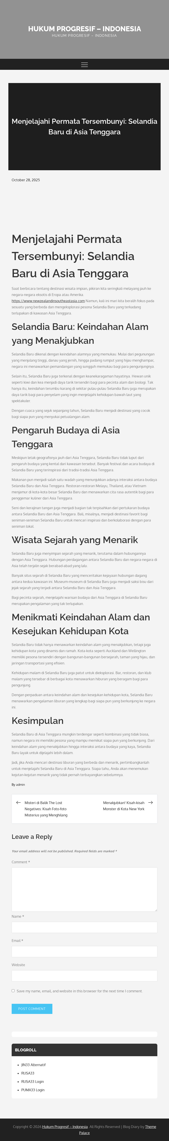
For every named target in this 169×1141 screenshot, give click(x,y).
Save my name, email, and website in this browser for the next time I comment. (80, 991)
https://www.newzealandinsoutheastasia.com (48, 301)
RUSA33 (27, 1073)
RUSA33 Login (32, 1081)
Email (17, 940)
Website (18, 965)
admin (20, 784)
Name (18, 916)
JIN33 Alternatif (33, 1065)
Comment (21, 862)
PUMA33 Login (32, 1090)
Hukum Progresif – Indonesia (84, 29)
